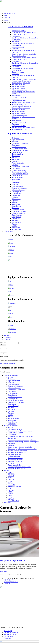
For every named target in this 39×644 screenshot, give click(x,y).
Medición (15, 197)
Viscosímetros (16, 206)
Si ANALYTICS (13, 501)
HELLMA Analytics (14, 486)
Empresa (7, 20)
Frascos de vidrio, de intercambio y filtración (22, 440)
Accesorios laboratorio (19, 31)
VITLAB (11, 499)
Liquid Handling (17, 152)
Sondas (14, 157)
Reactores (15, 141)
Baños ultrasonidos (18, 186)
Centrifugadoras (17, 192)
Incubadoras (16, 195)
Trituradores (16, 156)
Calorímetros (16, 145)
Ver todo (10, 377)
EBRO (10, 481)
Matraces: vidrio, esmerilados (21, 83)
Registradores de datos (19, 101)
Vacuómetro (16, 204)
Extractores (15, 49)
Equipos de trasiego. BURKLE (12, 561)
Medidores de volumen (19, 88)
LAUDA (11, 494)
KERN (10, 492)
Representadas (8, 231)
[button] (19, 372)
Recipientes (15, 99)
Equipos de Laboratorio (20, 133)
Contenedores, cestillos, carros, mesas (24, 32)
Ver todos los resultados (7, 363)
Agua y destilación (18, 139)
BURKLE (11, 477)
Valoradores (16, 159)
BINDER (11, 472)
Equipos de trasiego (18, 47)
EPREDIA (11, 485)
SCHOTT (11, 497)
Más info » (3, 571)
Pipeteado (15, 200)
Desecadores (16, 36)
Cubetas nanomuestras (19, 147)
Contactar (7, 339)
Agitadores (15, 138)
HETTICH (11, 490)
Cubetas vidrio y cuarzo (19, 34)
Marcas (6, 470)
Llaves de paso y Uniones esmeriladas (24, 54)
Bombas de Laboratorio (19, 188)
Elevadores (15, 41)
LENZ (10, 495)
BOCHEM (11, 474)
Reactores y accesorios (19, 97)
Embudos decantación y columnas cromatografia (23, 442)
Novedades (7, 337)
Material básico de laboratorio (21, 81)
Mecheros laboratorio (18, 84)
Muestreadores (16, 95)
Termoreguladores (17, 154)
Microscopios (16, 199)
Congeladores (16, 193)
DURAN (11, 479)
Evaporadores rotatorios (19, 148)
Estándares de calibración (20, 150)
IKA (9, 488)
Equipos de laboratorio (11, 375)
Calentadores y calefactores (20, 143)
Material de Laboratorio (20, 26)
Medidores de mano (18, 86)
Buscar (3, 345)
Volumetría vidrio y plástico (20, 104)
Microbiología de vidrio (19, 90)
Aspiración (15, 184)
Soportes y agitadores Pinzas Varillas (23, 102)
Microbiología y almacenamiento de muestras (22, 449)
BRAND (11, 476)
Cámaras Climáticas (18, 190)
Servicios (7, 335)
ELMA (10, 483)
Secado (14, 202)
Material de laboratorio (11, 425)
